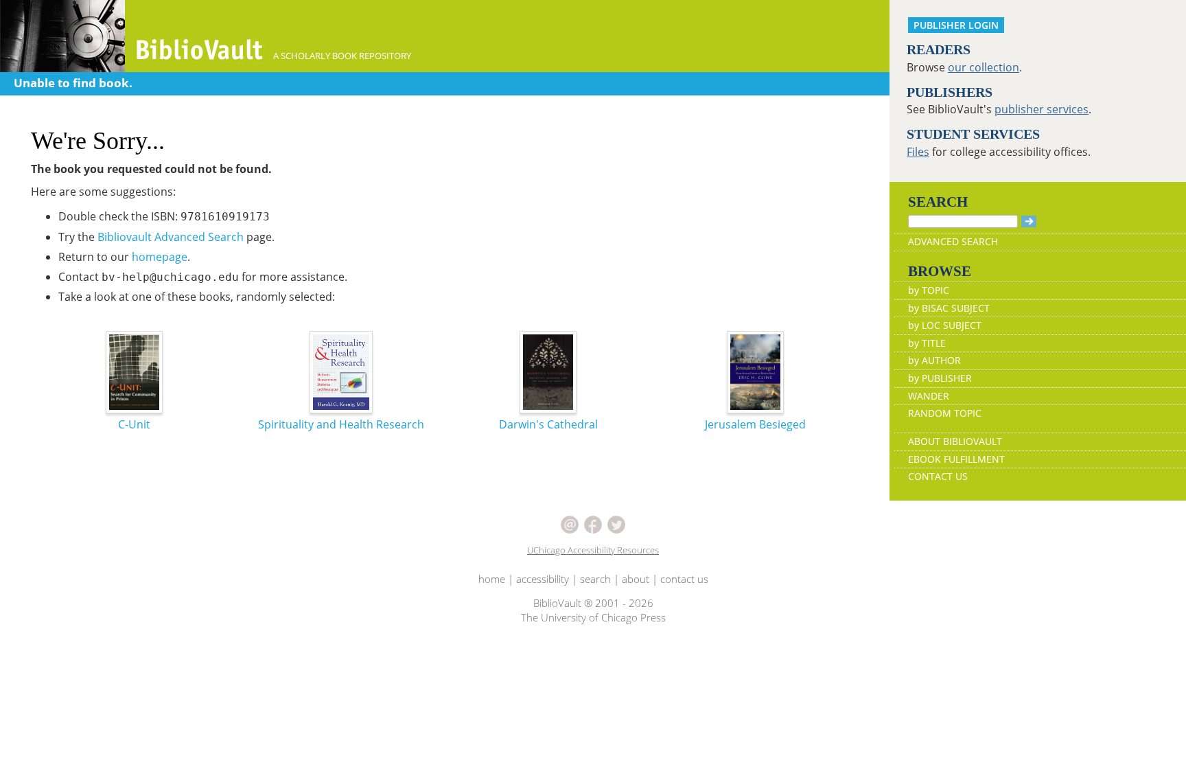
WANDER (928, 395)
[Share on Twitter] (616, 523)
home (491, 579)
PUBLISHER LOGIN (956, 25)
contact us (684, 579)
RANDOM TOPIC (944, 413)
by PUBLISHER (940, 378)
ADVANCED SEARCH (953, 241)
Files (918, 151)
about (635, 579)
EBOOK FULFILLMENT (956, 459)
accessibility (542, 579)
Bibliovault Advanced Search (170, 236)
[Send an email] (569, 523)
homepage (159, 256)
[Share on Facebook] (593, 523)
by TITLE (927, 343)
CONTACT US (938, 476)
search (595, 579)
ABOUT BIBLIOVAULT (955, 441)
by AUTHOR (934, 360)
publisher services (1042, 109)
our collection (983, 67)
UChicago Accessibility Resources (593, 550)
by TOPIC (928, 290)
